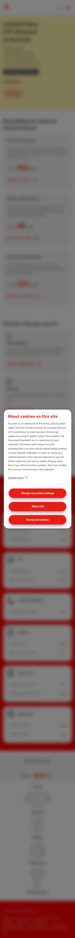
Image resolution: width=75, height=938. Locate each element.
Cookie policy (16, 477)
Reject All (37, 506)
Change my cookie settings (37, 493)
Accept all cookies (37, 519)
